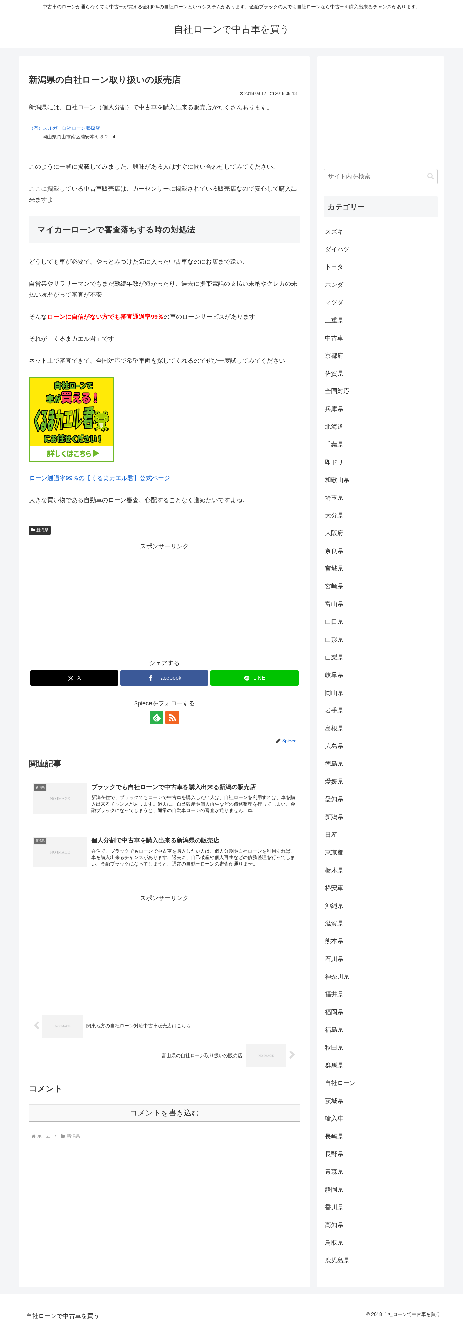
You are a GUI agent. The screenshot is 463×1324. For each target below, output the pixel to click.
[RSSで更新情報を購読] (172, 717)
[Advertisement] (164, 599)
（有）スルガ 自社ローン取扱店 (64, 128)
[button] (431, 176)
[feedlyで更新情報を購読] (156, 717)
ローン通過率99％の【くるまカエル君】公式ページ (99, 478)
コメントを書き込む (164, 1113)
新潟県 (42, 530)
